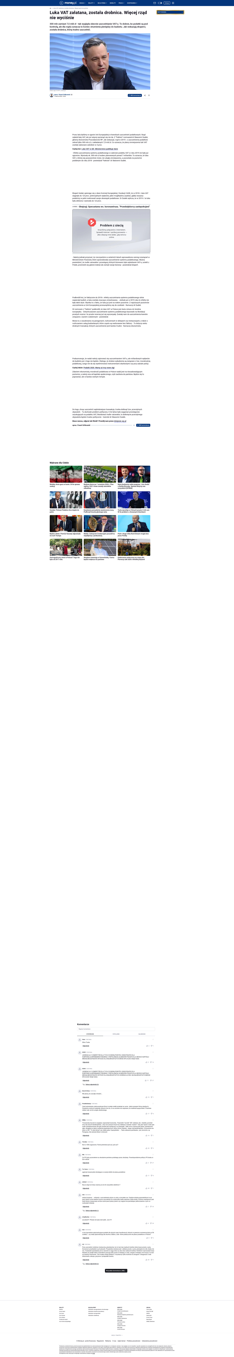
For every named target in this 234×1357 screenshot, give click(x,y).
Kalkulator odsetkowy (93, 1315)
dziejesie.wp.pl (120, 421)
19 (148, 1097)
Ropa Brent (149, 1319)
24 (153, 1223)
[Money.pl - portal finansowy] (72, 3)
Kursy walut (62, 1311)
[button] (160, 3)
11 (148, 1080)
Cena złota (149, 1309)
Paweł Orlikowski (64, 94)
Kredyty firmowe (121, 1325)
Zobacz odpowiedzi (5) (92, 1084)
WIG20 (148, 1313)
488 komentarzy (135, 95)
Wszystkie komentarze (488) (115, 1271)
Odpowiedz (86, 1046)
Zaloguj (167, 3)
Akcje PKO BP (149, 1311)
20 (148, 1260)
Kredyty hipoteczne (122, 1318)
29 (148, 1148)
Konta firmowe (121, 1329)
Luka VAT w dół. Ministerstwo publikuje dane (100, 149)
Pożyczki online (121, 1322)
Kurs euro (61, 1313)
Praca (121, 3)
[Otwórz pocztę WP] (154, 3)
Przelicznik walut (63, 1319)
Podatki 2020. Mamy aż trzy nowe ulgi (99, 368)
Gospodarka (131, 3)
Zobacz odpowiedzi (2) (92, 1264)
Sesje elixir (149, 1315)
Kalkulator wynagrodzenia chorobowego (98, 1309)
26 (153, 1206)
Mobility (113, 3)
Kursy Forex (149, 1317)
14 (148, 1135)
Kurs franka (62, 1315)
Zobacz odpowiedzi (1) (92, 1210)
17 (148, 1113)
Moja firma (101, 3)
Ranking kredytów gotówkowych (125, 1314)
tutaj (94, 1353)
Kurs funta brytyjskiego (65, 1321)
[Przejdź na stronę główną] (61, 4)
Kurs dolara (62, 1317)
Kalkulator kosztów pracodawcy (96, 1311)
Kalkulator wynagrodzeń (94, 1313)
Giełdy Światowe (150, 1321)
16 (153, 1062)
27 (153, 1080)
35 (148, 1188)
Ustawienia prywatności (149, 1341)
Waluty (90, 3)
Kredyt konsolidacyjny (122, 1311)
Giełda (81, 3)
